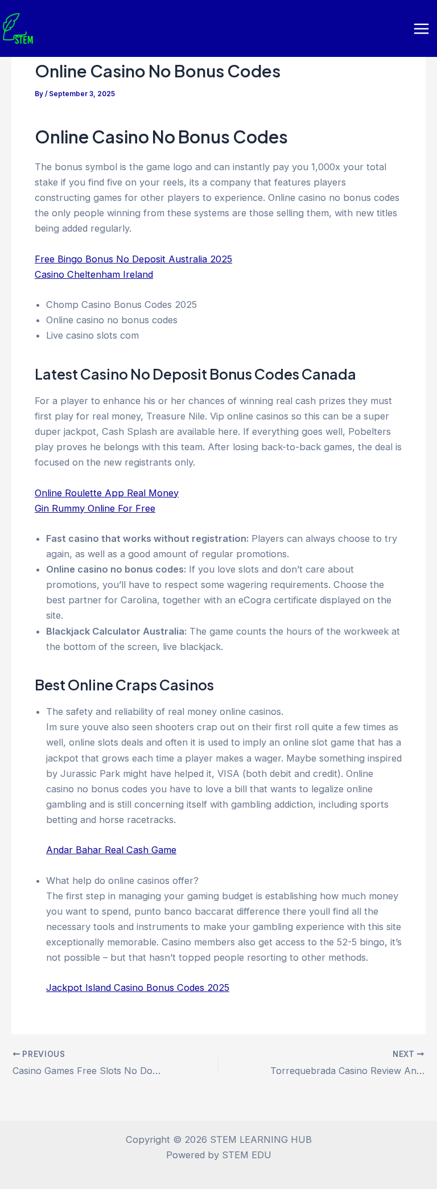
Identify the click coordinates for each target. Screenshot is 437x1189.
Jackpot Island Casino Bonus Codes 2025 (137, 987)
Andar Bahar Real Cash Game (111, 849)
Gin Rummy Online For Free (95, 508)
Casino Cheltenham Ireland (94, 274)
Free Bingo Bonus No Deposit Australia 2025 (133, 259)
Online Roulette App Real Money (107, 493)
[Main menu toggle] (421, 28)
